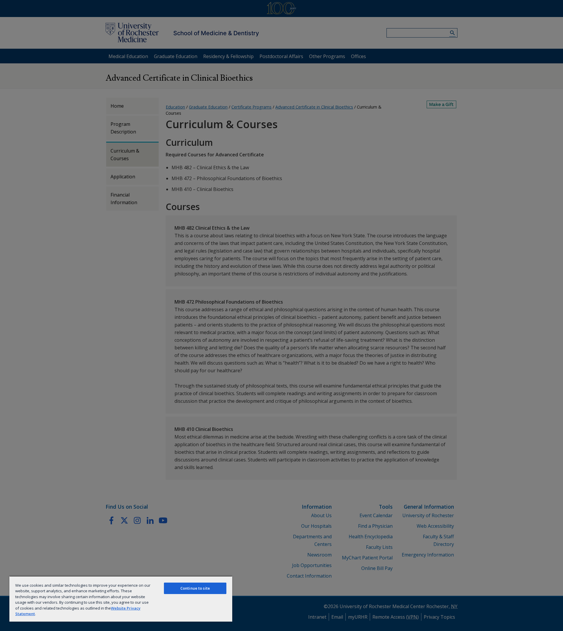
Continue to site (195, 588)
